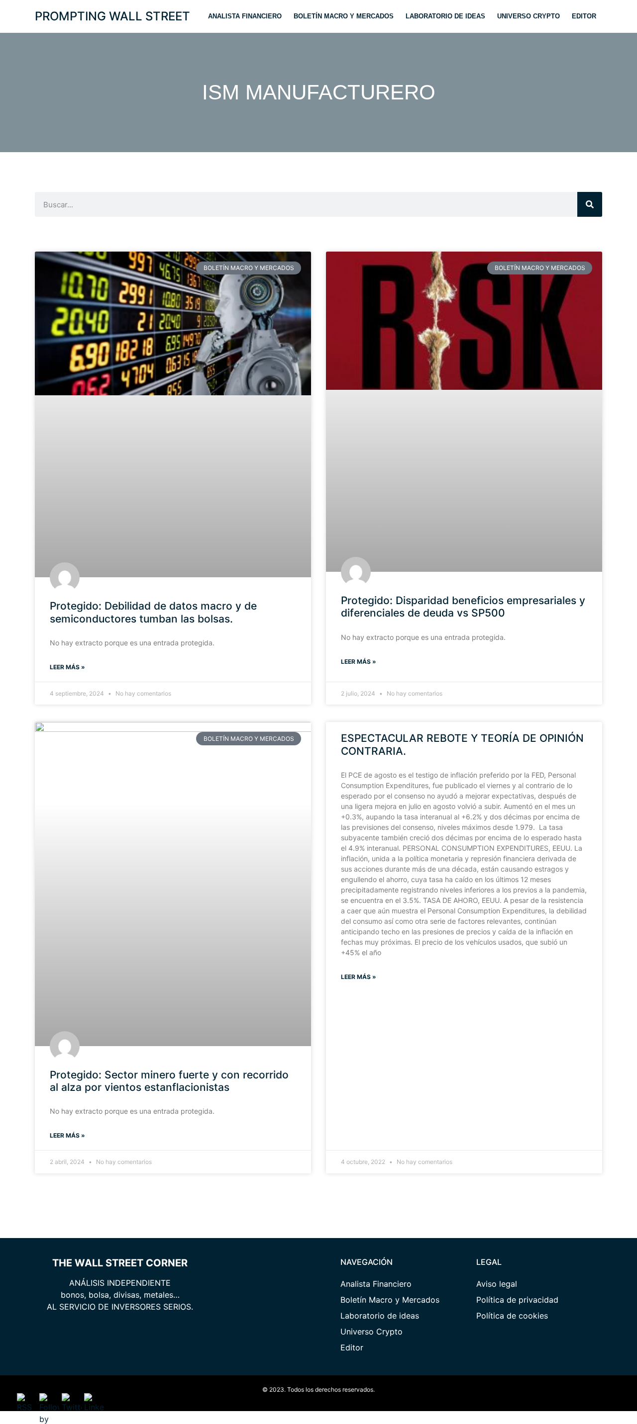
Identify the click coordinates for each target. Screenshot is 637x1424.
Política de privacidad (517, 1300)
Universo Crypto (528, 16)
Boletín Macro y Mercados (344, 16)
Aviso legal (496, 1284)
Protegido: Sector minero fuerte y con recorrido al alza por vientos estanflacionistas (169, 1080)
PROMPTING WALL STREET (112, 16)
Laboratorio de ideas (445, 16)
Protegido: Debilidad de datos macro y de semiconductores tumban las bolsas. (153, 612)
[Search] (589, 204)
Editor (584, 16)
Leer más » (67, 667)
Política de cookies (512, 1316)
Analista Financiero (245, 16)
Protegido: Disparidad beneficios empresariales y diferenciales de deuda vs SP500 (463, 606)
